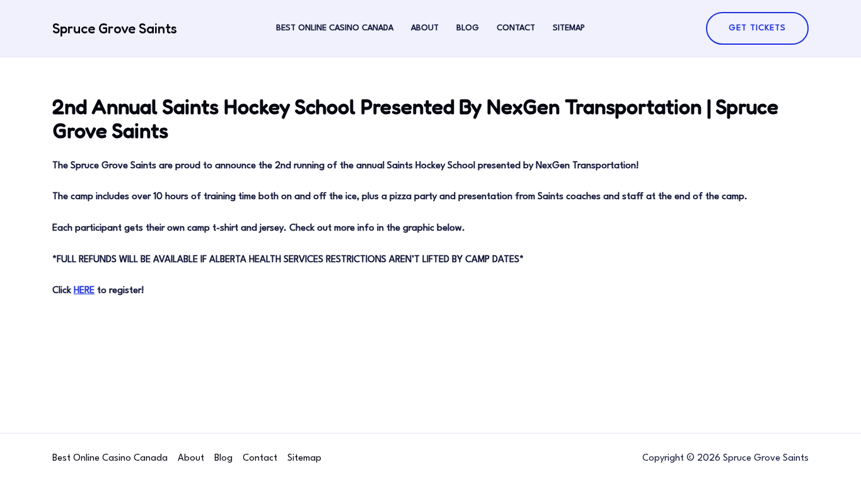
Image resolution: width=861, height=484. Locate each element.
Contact (516, 28)
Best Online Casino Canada (334, 28)
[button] (757, 28)
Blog (467, 28)
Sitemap (569, 28)
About (425, 28)
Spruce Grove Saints (114, 28)
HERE (84, 291)
